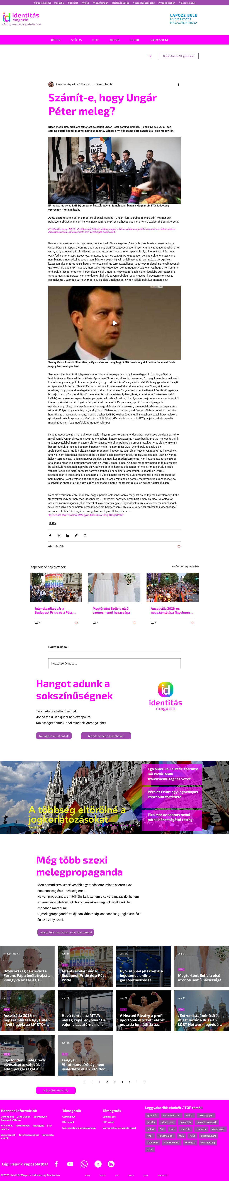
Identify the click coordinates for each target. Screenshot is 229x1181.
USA (181, 1136)
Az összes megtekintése (185, 566)
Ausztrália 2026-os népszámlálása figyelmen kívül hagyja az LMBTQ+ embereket (170, 610)
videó (192, 1136)
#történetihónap (120, 2)
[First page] (84, 1082)
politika (151, 1122)
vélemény (201, 1129)
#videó (85, 2)
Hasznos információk (19, 1110)
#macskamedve (187, 2)
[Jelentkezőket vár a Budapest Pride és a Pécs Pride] (56, 587)
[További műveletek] (178, 84)
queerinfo (152, 1115)
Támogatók (71, 1110)
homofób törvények (206, 1122)
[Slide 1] (95, 825)
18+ (162, 1129)
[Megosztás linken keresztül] (76, 535)
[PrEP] (108, 825)
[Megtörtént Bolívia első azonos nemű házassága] (114, 587)
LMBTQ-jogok (206, 1115)
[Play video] (114, 323)
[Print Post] (85, 535)
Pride (150, 1136)
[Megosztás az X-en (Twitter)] (58, 535)
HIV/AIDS (190, 1142)
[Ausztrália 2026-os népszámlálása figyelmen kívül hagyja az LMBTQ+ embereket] (173, 587)
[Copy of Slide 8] (133, 825)
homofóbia (185, 1122)
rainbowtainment (171, 1115)
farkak (150, 1129)
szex (172, 1129)
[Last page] (144, 1082)
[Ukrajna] (104, 825)
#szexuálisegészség (144, 2)
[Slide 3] (120, 825)
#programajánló (43, 2)
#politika (59, 2)
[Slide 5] (130, 825)
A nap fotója (218, 1129)
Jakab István (167, 1122)
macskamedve (171, 1142)
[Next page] (137, 1082)
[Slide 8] (111, 825)
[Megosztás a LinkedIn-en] (67, 535)
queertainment (208, 1136)
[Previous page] (92, 1082)
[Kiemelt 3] (117, 825)
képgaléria (152, 1142)
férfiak (189, 1115)
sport (150, 1149)
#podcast (73, 2)
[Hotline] (101, 825)
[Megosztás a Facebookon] (50, 535)
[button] (150, 56)
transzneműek (166, 1136)
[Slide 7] (98, 825)
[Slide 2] (124, 825)
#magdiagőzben (166, 2)
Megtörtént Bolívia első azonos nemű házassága (111, 610)
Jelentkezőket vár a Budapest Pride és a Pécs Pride (54, 610)
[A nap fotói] (114, 825)
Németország (208, 1142)
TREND (123, 1009)
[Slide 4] (127, 825)
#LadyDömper (100, 2)
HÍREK (52, 523)
